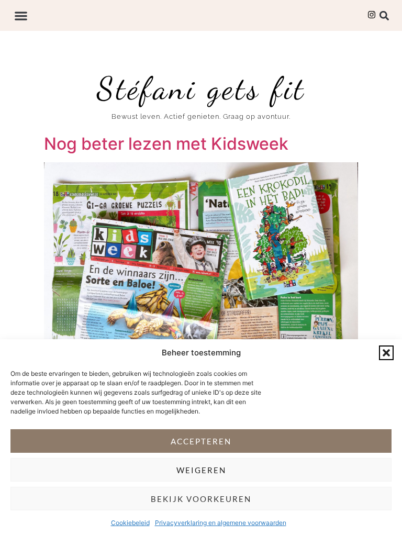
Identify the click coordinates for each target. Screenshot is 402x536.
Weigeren (201, 470)
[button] (386, 353)
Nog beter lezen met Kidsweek (166, 143)
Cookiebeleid (130, 523)
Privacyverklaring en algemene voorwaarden (220, 523)
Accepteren (201, 441)
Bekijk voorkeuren (201, 499)
